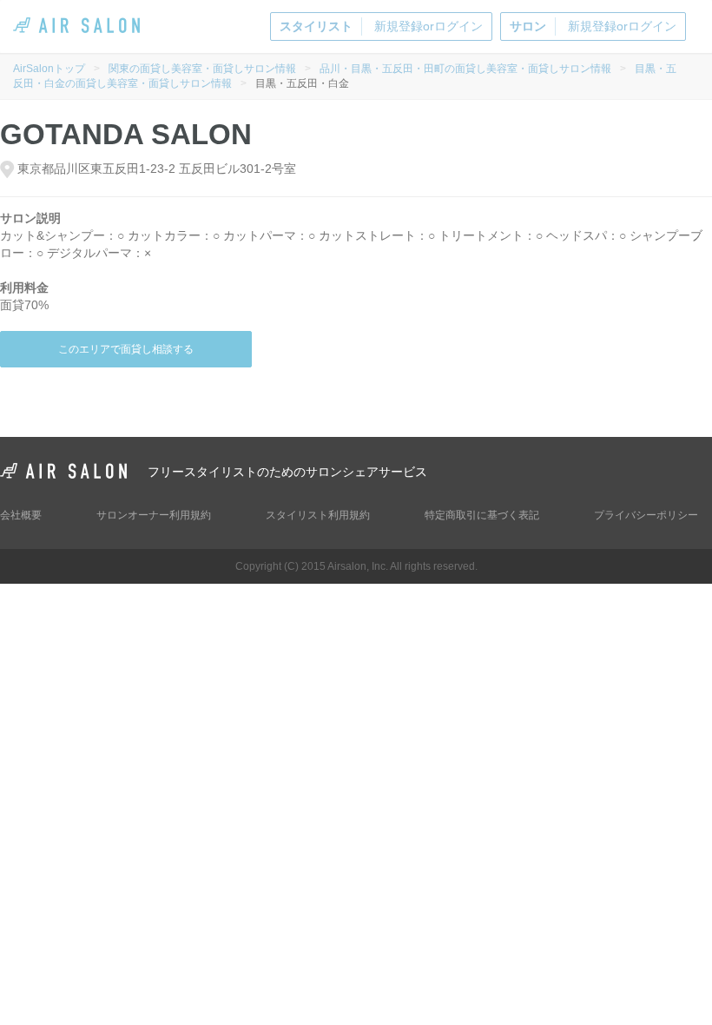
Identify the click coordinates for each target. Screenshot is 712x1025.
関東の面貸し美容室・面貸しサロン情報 (202, 69)
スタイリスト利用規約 (318, 515)
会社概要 (21, 515)
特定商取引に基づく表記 (482, 515)
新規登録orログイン (381, 26)
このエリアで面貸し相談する (126, 349)
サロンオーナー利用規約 (153, 515)
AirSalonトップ (49, 69)
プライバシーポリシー (646, 515)
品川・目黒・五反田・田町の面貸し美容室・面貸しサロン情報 (465, 69)
